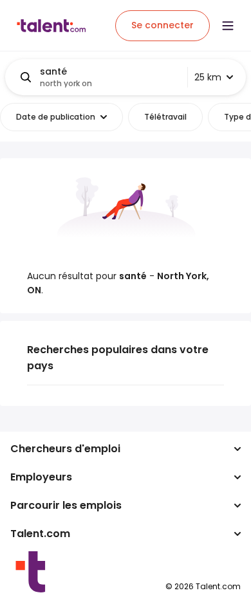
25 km (207, 77)
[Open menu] (228, 25)
